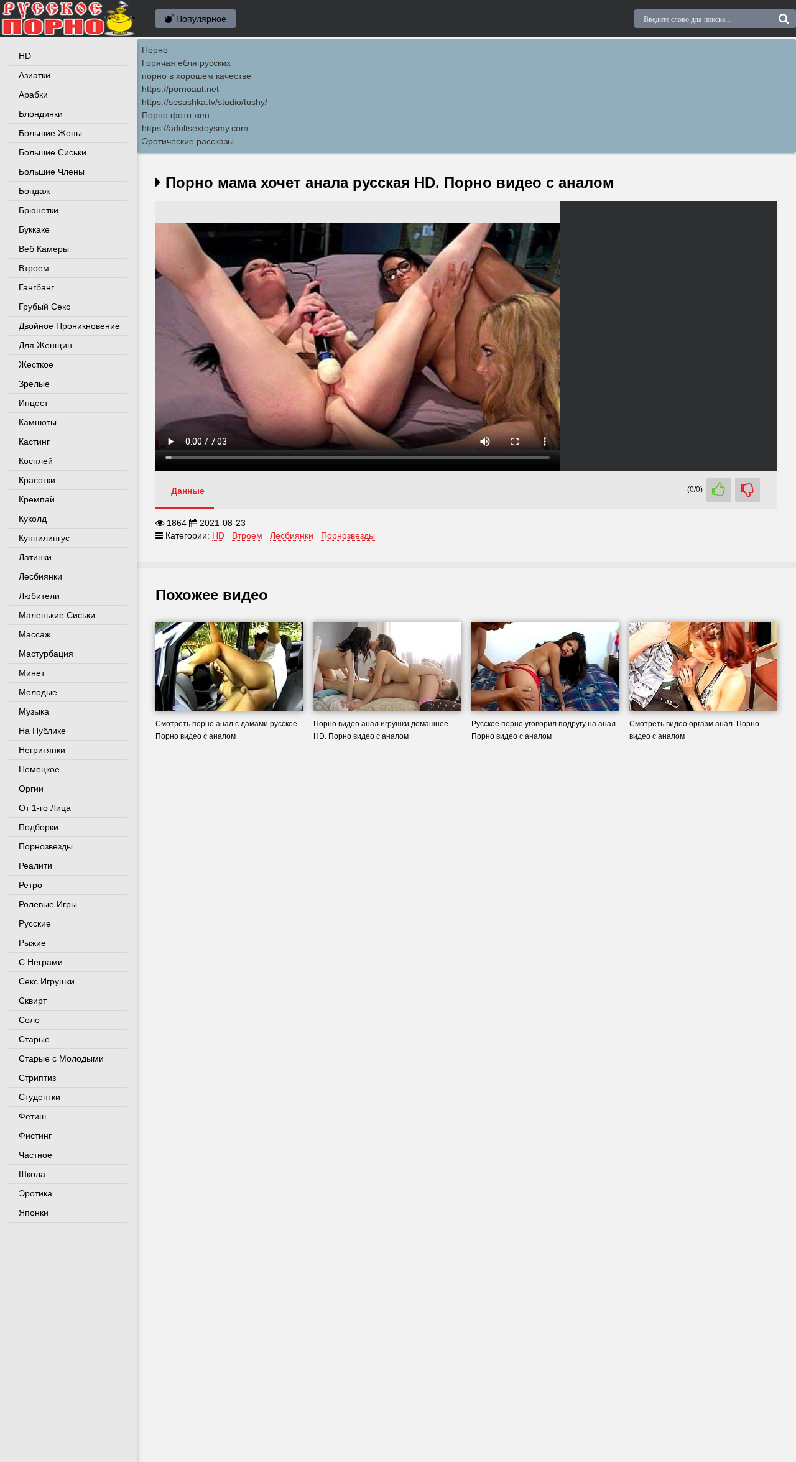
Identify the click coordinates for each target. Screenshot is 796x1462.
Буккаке (34, 229)
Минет (32, 673)
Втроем (34, 268)
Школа (32, 1174)
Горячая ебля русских (186, 63)
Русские (35, 923)
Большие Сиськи (52, 152)
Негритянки (42, 750)
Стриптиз (37, 1078)
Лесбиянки (40, 576)
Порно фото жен (176, 115)
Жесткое (36, 364)
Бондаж (34, 191)
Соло (29, 1020)
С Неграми (41, 962)
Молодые (38, 692)
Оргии (31, 788)
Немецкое (39, 769)
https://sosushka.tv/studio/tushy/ (204, 102)
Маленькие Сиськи (57, 615)
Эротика (35, 1193)
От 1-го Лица (45, 808)
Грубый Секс (44, 307)
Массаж (34, 634)
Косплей (36, 461)
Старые (34, 1039)
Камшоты (38, 422)
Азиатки (34, 75)
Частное (35, 1155)
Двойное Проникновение (69, 326)
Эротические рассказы (188, 141)
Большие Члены (52, 172)
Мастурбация (46, 654)
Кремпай (37, 499)
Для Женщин (45, 345)
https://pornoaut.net (180, 89)
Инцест (33, 403)
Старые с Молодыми (61, 1058)
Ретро (30, 885)
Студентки (39, 1097)
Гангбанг (36, 287)
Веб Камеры (44, 249)
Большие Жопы (50, 133)
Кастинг (34, 441)
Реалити (35, 866)
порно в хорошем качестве (196, 76)
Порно (155, 50)
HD (25, 56)
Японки (34, 1213)
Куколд (33, 519)
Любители (39, 596)
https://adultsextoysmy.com (195, 128)
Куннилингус (44, 538)
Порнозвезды (46, 846)
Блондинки (41, 114)
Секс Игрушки (47, 981)
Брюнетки (38, 210)
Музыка (34, 711)
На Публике (42, 731)
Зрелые (34, 384)
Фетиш (32, 1116)
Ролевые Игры (48, 904)
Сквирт (33, 1001)
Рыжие (32, 943)
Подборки (38, 827)
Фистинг (35, 1135)
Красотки (37, 480)
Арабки (33, 94)
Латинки (35, 557)
